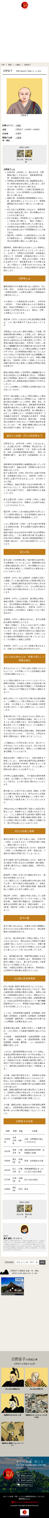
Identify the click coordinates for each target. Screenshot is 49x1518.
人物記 (17, 65)
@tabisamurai (26, 1485)
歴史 (10, 65)
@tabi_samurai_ (27, 1476)
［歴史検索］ (9, 1262)
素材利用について (24, 1498)
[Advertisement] (24, 36)
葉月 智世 (8, 1238)
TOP (3, 65)
